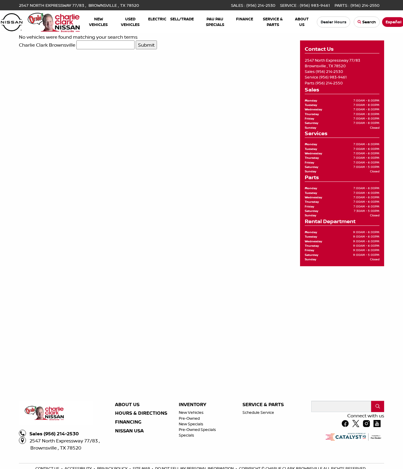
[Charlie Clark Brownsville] (40, 21)
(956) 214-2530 (329, 71)
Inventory (192, 463)
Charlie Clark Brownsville (47, 45)
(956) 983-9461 (333, 77)
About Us (127, 463)
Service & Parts (263, 463)
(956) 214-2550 (329, 83)
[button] (98, 22)
